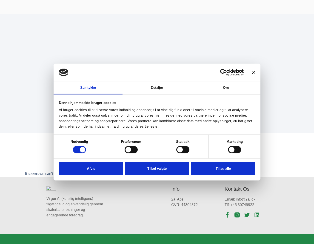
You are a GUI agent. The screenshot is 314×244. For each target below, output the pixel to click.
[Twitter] (247, 215)
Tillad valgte (157, 168)
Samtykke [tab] (88, 87)
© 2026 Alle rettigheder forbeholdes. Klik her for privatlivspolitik (157, 239)
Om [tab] (226, 87)
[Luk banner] (253, 72)
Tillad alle (223, 168)
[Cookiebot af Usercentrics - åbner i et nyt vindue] (223, 72)
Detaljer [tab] (157, 87)
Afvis (91, 168)
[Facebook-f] (227, 215)
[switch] (131, 149)
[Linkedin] (257, 215)
